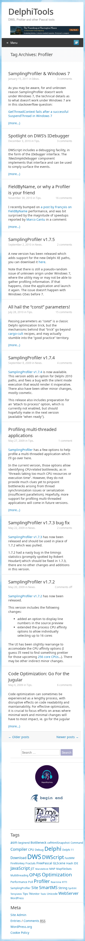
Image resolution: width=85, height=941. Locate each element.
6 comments (64, 685)
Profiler (42, 881)
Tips (36, 141)
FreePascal (44, 863)
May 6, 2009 (15, 685)
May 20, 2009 (16, 587)
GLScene (59, 863)
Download (18, 858)
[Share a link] (76, 42)
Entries (15, 921)
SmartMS (48, 887)
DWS (34, 856)
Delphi (52, 848)
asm (13, 842)
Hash (69, 863)
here (42, 262)
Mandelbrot (41, 868)
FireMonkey (17, 863)
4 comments (64, 363)
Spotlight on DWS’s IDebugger (38, 136)
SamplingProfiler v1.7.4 (31, 358)
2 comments (64, 244)
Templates (16, 893)
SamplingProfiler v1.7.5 (31, 239)
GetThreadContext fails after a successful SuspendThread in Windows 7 (38, 114)
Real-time (56, 882)
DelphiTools (30, 11)
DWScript (53, 857)
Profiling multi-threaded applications (32, 432)
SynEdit (72, 888)
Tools (43, 893)
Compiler (18, 849)
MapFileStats (64, 868)
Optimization (57, 874)
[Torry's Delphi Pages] (47, 821)
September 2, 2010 (19, 244)
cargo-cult (15, 333)
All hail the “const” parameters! (39, 307)
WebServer (68, 893)
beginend (24, 842)
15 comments (64, 312)
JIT (32, 869)
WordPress (17, 898)
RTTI (64, 882)
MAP (52, 869)
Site (34, 887)
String (62, 888)
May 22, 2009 (16, 528)
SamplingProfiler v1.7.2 (31, 582)
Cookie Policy (19, 932)
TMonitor (34, 893)
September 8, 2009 (19, 363)
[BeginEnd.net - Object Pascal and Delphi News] (47, 801)
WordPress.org (21, 927)
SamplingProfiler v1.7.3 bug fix (39, 523)
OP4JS (35, 875)
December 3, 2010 (19, 141)
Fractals (31, 863)
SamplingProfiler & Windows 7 (39, 73)
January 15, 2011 (18, 79)
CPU (31, 849)
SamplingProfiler (20, 450)
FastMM (70, 858)
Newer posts (67, 737)
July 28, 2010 (16, 312)
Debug (39, 850)
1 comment (65, 441)
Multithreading (19, 875)
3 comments (64, 79)
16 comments (64, 198)
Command (77, 842)
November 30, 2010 (20, 198)
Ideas (35, 79)
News (38, 244)
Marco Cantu (35, 219)
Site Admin (18, 915)
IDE (76, 863)
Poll (30, 882)
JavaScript (20, 868)
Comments (31, 921)
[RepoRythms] (47, 788)
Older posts (18, 737)
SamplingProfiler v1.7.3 (25, 537)
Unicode (52, 894)
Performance (18, 882)
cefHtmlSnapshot (58, 843)
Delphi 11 (68, 849)
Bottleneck (38, 842)
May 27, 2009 (16, 441)
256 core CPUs (48, 657)
